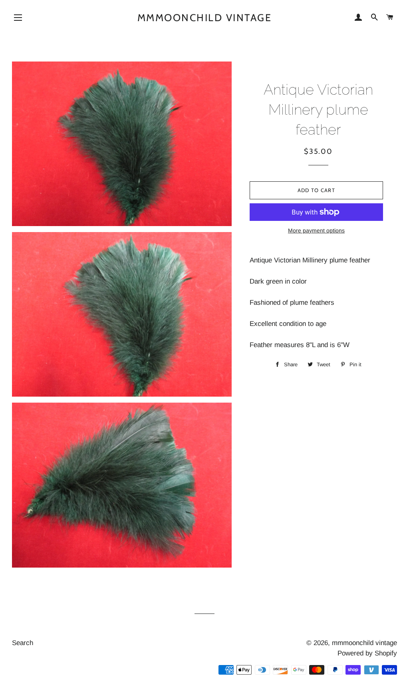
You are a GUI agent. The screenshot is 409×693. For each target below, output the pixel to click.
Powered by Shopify (367, 653)
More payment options (316, 230)
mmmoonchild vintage (204, 18)
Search (22, 643)
